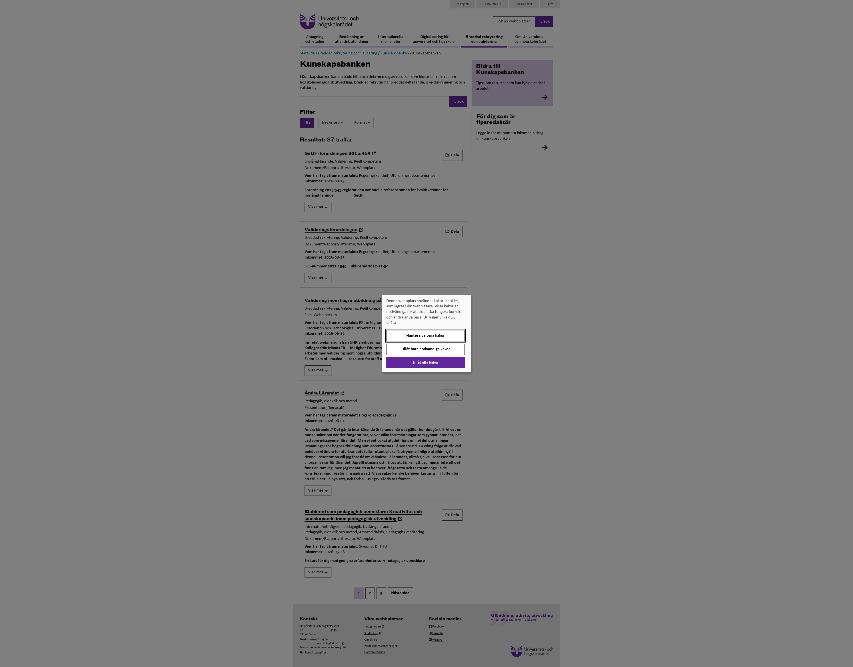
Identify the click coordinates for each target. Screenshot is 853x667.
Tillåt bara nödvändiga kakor (425, 349)
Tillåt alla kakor (425, 362)
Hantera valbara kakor (425, 336)
